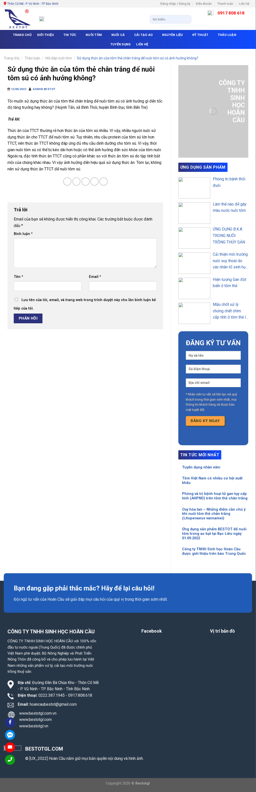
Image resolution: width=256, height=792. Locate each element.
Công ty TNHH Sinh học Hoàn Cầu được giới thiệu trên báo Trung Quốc (214, 551)
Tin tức (69, 35)
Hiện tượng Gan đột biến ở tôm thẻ (229, 282)
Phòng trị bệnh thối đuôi (229, 182)
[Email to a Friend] (85, 181)
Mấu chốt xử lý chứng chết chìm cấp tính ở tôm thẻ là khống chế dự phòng (230, 311)
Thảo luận (227, 35)
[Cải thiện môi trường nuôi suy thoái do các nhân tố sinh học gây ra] (194, 263)
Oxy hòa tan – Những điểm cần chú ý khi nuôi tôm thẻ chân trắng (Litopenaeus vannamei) (214, 513)
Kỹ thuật (200, 35)
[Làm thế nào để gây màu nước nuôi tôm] (194, 213)
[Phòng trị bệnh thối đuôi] (194, 188)
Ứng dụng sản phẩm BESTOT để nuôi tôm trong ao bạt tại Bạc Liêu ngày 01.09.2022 (214, 533)
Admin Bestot (44, 89)
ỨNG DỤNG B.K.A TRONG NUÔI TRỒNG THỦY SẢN (229, 235)
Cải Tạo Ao (143, 35)
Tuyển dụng (120, 44)
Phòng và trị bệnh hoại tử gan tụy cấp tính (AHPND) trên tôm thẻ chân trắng (215, 496)
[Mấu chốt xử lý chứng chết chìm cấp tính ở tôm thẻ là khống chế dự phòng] (194, 313)
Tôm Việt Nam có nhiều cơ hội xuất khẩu (212, 480)
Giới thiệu (45, 35)
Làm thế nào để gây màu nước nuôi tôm (230, 207)
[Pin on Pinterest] (94, 181)
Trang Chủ (22, 35)
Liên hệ (244, 3)
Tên (18, 277)
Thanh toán (225, 3)
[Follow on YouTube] (254, 6)
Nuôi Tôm (94, 35)
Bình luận (23, 234)
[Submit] (186, 19)
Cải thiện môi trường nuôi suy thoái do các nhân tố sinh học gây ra (230, 261)
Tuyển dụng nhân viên (201, 467)
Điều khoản (204, 3)
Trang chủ (11, 58)
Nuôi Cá (118, 35)
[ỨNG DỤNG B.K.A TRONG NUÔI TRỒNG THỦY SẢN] (194, 238)
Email (95, 277)
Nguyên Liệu (172, 35)
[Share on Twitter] (76, 181)
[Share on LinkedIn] (103, 181)
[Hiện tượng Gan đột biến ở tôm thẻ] (194, 288)
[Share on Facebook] (67, 181)
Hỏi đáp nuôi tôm (58, 58)
